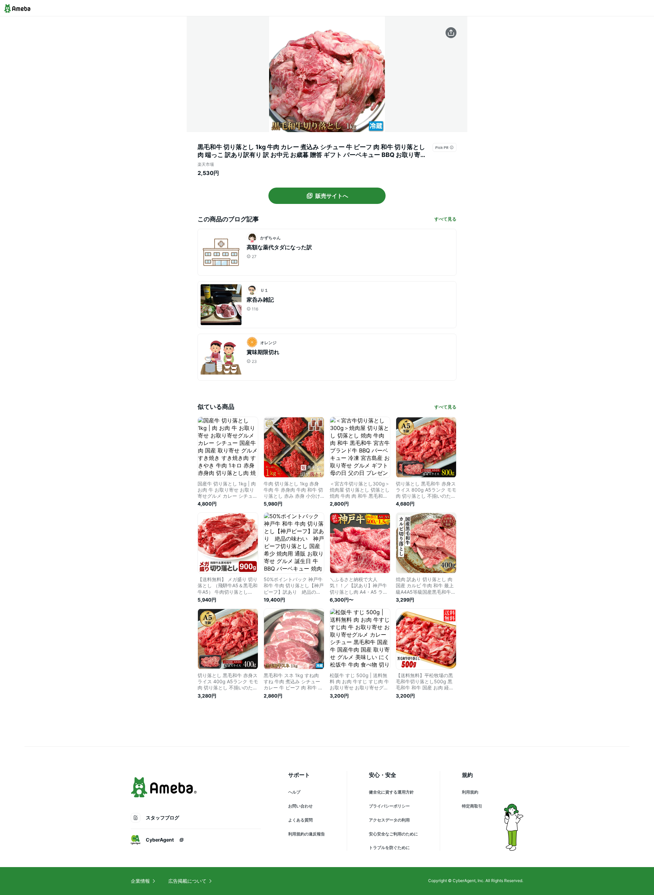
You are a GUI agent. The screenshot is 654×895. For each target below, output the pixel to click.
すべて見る (445, 219)
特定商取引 (472, 806)
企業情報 (140, 881)
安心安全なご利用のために (393, 833)
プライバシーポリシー (389, 806)
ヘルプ (294, 792)
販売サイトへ (331, 195)
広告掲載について (187, 881)
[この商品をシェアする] (451, 32)
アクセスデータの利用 (389, 819)
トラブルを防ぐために (389, 847)
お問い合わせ (300, 806)
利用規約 (470, 792)
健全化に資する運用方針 (391, 792)
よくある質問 (300, 819)
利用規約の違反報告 (306, 833)
